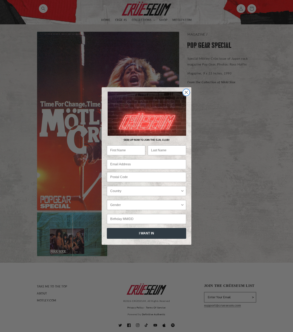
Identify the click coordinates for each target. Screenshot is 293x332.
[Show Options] (182, 191)
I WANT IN (146, 233)
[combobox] (145, 191)
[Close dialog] (186, 92)
